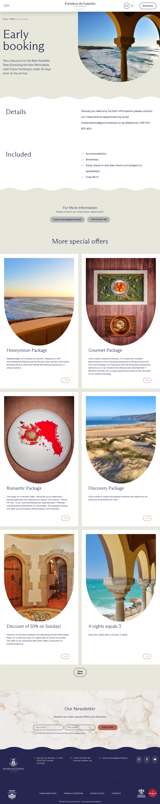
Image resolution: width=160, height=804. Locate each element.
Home (5, 19)
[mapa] (34, 758)
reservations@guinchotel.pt (99, 123)
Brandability (96, 802)
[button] (80, 672)
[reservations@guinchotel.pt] (100, 758)
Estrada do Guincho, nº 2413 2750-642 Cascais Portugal (50, 760)
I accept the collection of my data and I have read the (61, 733)
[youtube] (155, 759)
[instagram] (139, 759)
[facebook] (147, 759)
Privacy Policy (80, 733)
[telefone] (71, 758)
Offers (12, 19)
